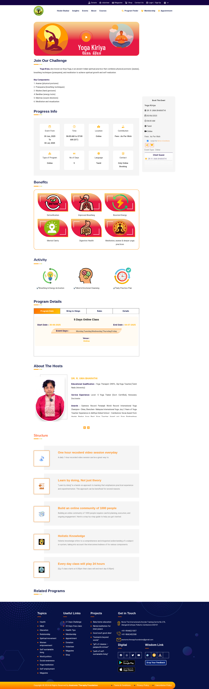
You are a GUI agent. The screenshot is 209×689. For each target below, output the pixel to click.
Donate (94, 3)
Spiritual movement (48, 638)
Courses (102, 11)
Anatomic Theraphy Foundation (83, 685)
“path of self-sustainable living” (100, 652)
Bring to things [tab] (73, 311)
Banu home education (102, 622)
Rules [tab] (99, 311)
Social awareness (47, 660)
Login (151, 3)
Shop (130, 3)
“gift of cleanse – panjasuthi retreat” (101, 645)
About (93, 11)
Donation (69, 642)
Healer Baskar (63, 11)
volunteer (105, 3)
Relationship (45, 634)
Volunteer (70, 646)
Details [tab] (126, 311)
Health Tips (71, 630)
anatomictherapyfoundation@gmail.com (137, 640)
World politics (46, 656)
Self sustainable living (47, 651)
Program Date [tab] (47, 311)
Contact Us (139, 3)
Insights (75, 11)
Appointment (71, 638)
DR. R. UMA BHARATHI (157, 159)
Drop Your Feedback (156, 662)
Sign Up (158, 3)
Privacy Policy (143, 685)
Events (85, 11)
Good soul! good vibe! (102, 633)
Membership (71, 634)
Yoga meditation (47, 665)
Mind (42, 626)
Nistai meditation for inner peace (102, 627)
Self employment (47, 669)
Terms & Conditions (163, 141)
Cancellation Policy (163, 685)
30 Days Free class (74, 626)
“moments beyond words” (100, 638)
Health (42, 622)
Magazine (118, 3)
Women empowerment (46, 644)
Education (44, 630)
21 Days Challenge (73, 622)
